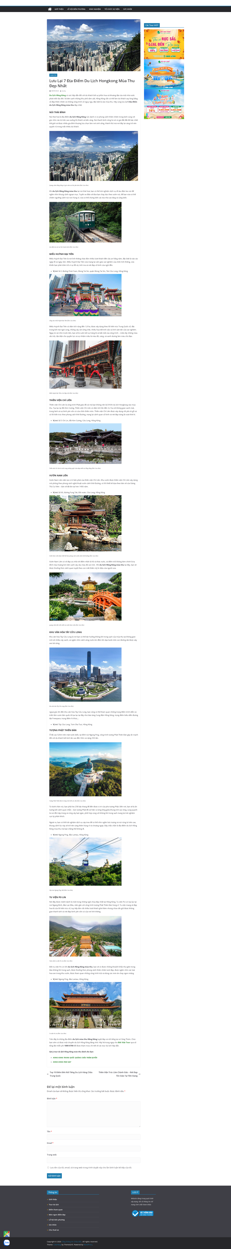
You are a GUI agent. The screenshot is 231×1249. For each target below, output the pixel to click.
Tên (49, 1131)
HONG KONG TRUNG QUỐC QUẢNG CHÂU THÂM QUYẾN (75, 1057)
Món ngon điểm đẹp (57, 1215)
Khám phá (53, 75)
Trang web (52, 1154)
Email (50, 1143)
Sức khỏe (127, 9)
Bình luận (52, 1098)
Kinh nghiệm (95, 9)
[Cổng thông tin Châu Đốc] (50, 9)
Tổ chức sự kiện (112, 9)
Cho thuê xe (54, 1230)
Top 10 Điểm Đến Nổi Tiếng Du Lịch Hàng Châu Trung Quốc (71, 1074)
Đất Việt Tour (124, 1042)
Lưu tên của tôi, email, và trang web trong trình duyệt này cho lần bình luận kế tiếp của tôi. (91, 1167)
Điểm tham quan (56, 1209)
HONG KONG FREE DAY (62, 1062)
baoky (64, 91)
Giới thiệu (59, 9)
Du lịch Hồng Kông (57, 95)
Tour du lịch (54, 1204)
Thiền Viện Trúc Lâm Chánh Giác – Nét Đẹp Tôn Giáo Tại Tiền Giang (118, 1074)
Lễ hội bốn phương (76, 9)
